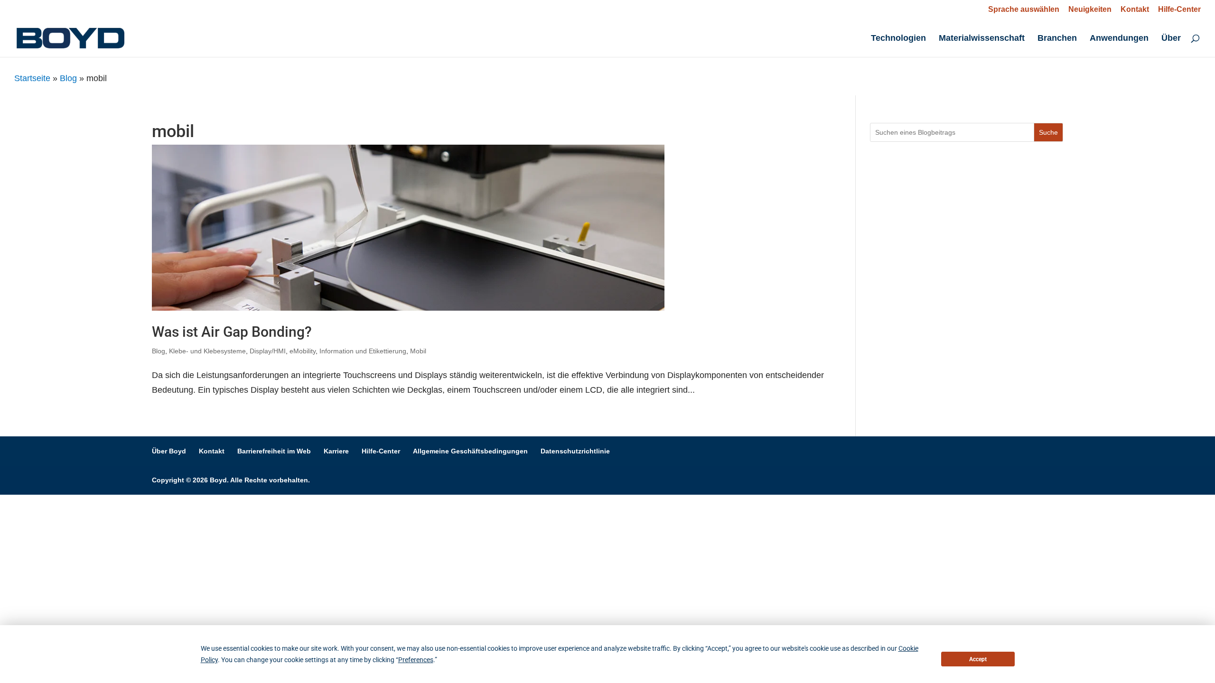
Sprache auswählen (1023, 9)
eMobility (303, 351)
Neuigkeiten (1090, 9)
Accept (978, 659)
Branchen (1057, 39)
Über (1171, 39)
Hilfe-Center (1179, 9)
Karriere (336, 451)
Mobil (418, 351)
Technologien (898, 39)
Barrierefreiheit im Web (274, 451)
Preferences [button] (415, 660)
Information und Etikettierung (362, 351)
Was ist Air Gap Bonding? (232, 331)
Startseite (32, 78)
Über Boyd (169, 451)
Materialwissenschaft (982, 39)
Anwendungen (1119, 39)
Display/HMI (268, 351)
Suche (1048, 132)
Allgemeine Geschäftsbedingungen (470, 451)
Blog (68, 78)
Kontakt (1135, 9)
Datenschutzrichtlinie (575, 451)
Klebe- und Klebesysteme (207, 351)
